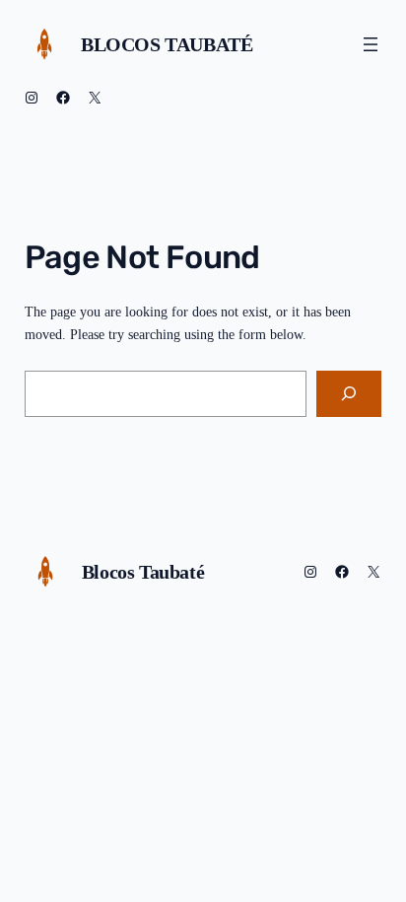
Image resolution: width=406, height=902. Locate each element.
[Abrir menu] (370, 44)
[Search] (348, 394)
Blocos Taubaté (166, 44)
